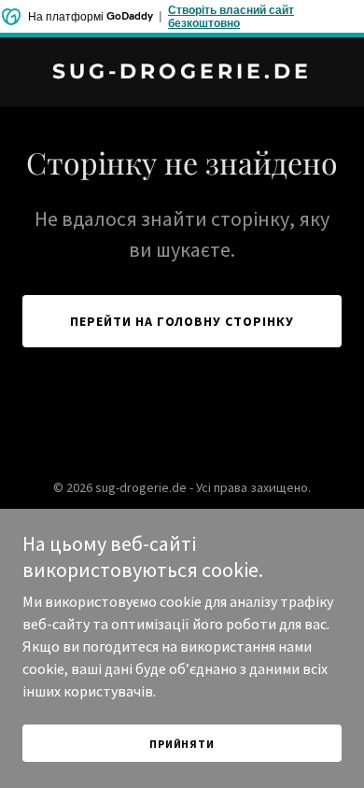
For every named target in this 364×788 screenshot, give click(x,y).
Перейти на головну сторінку (182, 321)
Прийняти (182, 744)
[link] (182, 72)
